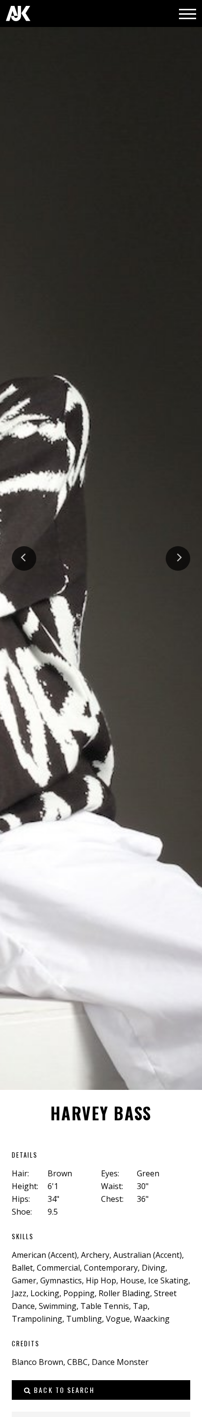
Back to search (63, 1390)
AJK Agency (18, 13)
